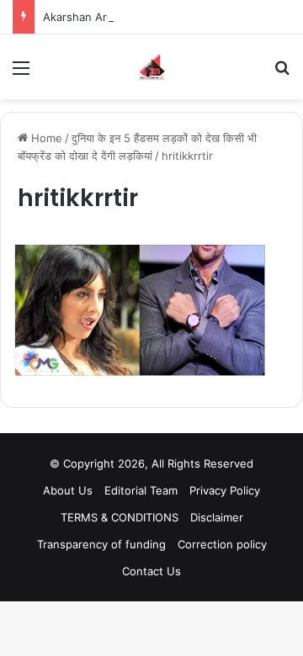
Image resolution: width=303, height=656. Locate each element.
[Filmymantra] (152, 66)
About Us (68, 490)
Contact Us (151, 571)
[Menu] (21, 74)
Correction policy (222, 544)
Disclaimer (216, 517)
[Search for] (282, 74)
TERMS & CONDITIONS (119, 517)
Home (45, 138)
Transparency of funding (101, 544)
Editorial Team (141, 490)
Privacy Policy (224, 490)
